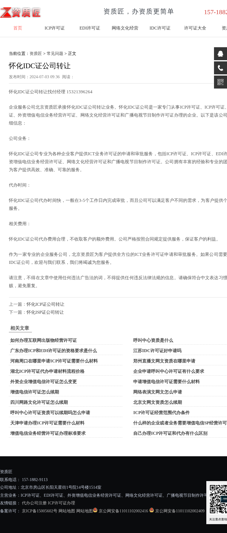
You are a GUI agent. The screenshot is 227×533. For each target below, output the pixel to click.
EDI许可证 (90, 28)
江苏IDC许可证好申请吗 (157, 350)
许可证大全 (195, 28)
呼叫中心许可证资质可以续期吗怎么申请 (50, 412)
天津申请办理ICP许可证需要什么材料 (47, 423)
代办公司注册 (34, 503)
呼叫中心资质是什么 (153, 340)
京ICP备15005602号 (39, 511)
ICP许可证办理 (61, 503)
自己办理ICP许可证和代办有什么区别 (170, 433)
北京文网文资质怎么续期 (157, 402)
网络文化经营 (125, 28)
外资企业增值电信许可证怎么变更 (43, 381)
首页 (17, 28)
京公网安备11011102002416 (123, 511)
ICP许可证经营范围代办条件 (161, 412)
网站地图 (67, 511)
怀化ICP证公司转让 (45, 304)
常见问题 (55, 53)
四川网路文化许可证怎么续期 (39, 402)
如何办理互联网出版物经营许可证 (43, 340)
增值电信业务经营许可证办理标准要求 (48, 433)
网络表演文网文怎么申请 (157, 392)
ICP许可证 (55, 28)
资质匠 (36, 53)
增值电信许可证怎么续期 (34, 392)
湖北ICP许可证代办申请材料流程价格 (47, 371)
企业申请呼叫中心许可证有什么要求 (168, 371)
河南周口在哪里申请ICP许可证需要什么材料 (54, 361)
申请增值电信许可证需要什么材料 (166, 381)
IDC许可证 (160, 28)
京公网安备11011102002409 (180, 511)
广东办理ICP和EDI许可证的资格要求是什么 (53, 350)
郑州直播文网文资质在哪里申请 (164, 361)
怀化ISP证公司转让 (45, 312)
